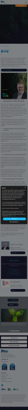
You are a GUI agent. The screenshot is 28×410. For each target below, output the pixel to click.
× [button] (25, 187)
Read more (13, 215)
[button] (14, 221)
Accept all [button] (14, 218)
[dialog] (14, 205)
